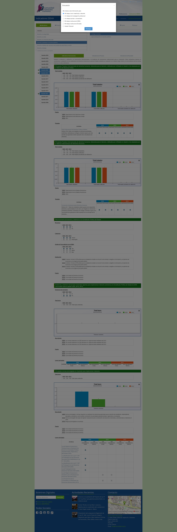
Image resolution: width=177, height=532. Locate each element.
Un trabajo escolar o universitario (73, 18)
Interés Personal (69, 26)
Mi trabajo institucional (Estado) (73, 24)
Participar (88, 29)
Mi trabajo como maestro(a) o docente (75, 13)
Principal (125, 1)
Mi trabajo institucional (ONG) (72, 21)
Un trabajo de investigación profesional (75, 16)
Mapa (139, 1)
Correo (133, 1)
